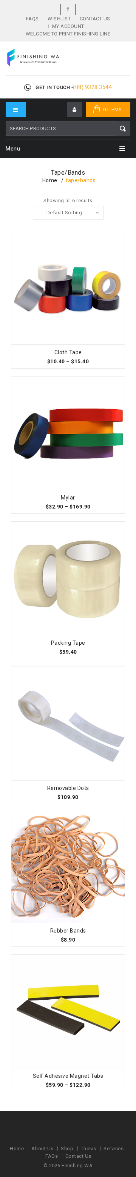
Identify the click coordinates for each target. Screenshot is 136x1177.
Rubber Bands (68, 931)
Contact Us (95, 19)
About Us (42, 1148)
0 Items (112, 109)
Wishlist (59, 19)
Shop (67, 1148)
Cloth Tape (68, 352)
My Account (68, 26)
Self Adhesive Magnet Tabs (68, 1076)
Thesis (88, 1148)
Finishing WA (77, 1165)
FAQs (32, 19)
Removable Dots (68, 788)
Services (114, 1148)
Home (49, 180)
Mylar (68, 498)
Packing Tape (68, 643)
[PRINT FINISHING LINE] (33, 57)
